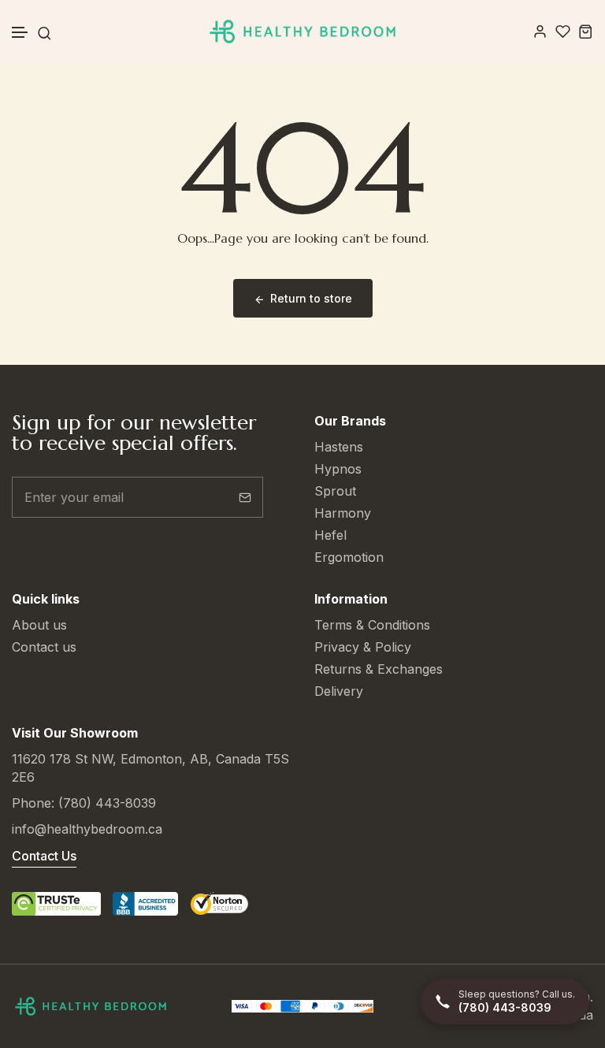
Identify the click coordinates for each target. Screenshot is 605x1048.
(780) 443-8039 (107, 803)
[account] (540, 31)
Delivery (338, 691)
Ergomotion (349, 557)
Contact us (44, 647)
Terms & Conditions (372, 625)
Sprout (335, 491)
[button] (20, 33)
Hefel (330, 535)
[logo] (302, 31)
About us (39, 625)
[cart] (585, 31)
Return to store (311, 298)
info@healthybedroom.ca (87, 829)
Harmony (342, 513)
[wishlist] (562, 31)
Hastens (338, 447)
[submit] (245, 497)
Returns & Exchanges (378, 669)
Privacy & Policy (362, 647)
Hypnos (338, 469)
